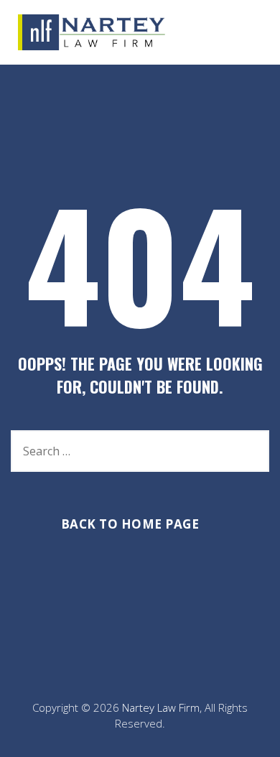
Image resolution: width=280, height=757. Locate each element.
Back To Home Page (130, 524)
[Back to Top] (249, 733)
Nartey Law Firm (161, 707)
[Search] (251, 451)
